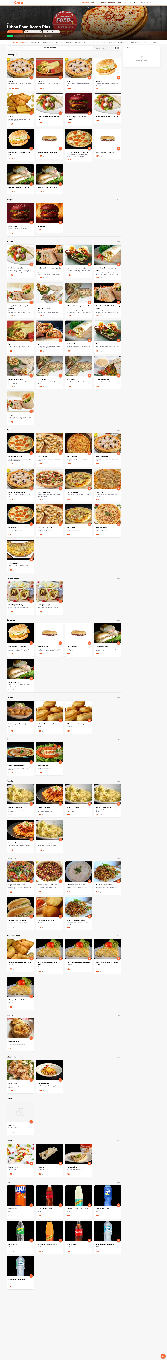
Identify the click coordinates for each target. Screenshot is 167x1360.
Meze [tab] (112, 42)
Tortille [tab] (47, 42)
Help (119, 2)
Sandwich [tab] (88, 42)
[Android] (130, 2)
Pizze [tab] (58, 42)
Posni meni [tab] (135, 42)
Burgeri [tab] (34, 42)
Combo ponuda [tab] (20, 42)
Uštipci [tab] (101, 42)
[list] (118, 48)
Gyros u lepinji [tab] (73, 42)
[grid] (116, 48)
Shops (93, 2)
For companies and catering (107, 2)
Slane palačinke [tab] (151, 42)
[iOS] (134, 2)
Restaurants (85, 2)
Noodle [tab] (122, 42)
